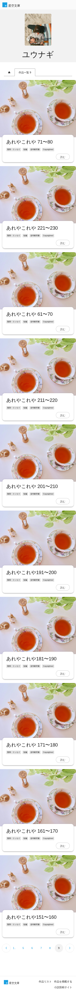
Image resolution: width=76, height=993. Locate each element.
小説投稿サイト (63, 987)
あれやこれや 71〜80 (29, 141)
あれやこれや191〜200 (31, 572)
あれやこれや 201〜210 (32, 486)
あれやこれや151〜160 (31, 917)
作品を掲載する (63, 981)
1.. (14, 948)
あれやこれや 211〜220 (31, 400)
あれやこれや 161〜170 (32, 831)
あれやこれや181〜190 (31, 658)
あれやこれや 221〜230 (32, 228)
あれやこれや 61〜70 (29, 314)
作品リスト (45, 981)
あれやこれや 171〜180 (32, 744)
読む (62, 157)
